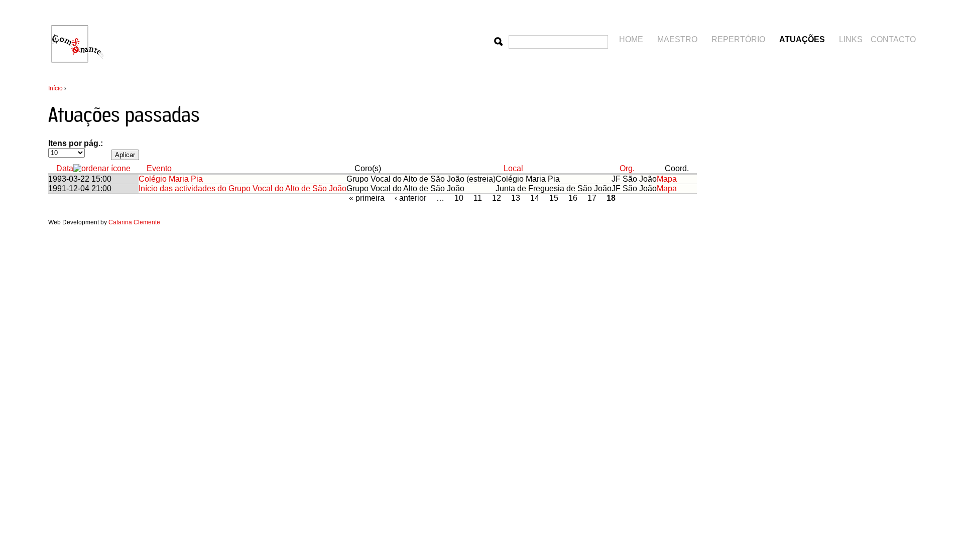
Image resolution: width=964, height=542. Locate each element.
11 (477, 198)
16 (572, 198)
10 (458, 198)
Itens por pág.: (75, 143)
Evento (159, 168)
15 (553, 198)
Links (851, 39)
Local (513, 168)
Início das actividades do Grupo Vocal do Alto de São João (242, 188)
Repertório (738, 39)
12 (496, 198)
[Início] (78, 72)
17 (591, 198)
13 (515, 198)
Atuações (802, 39)
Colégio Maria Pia (171, 179)
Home (631, 39)
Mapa (667, 179)
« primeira (367, 198)
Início (55, 88)
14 (534, 198)
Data (64, 168)
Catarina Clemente (134, 222)
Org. (627, 168)
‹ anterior (410, 198)
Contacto (893, 39)
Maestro (677, 39)
